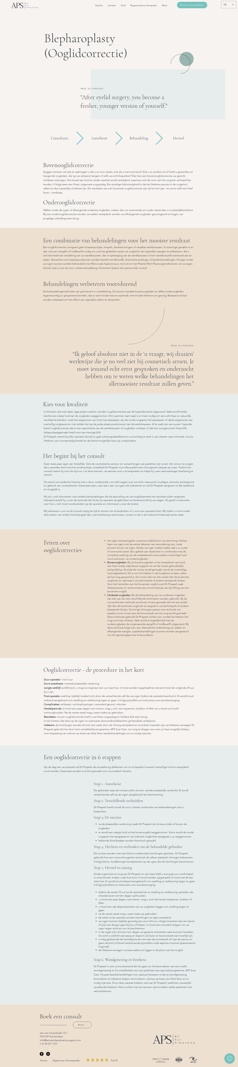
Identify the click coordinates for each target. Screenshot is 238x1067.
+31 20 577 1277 (49, 1043)
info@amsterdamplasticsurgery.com (60, 1040)
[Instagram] (48, 1054)
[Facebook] (42, 1054)
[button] (99, 5)
